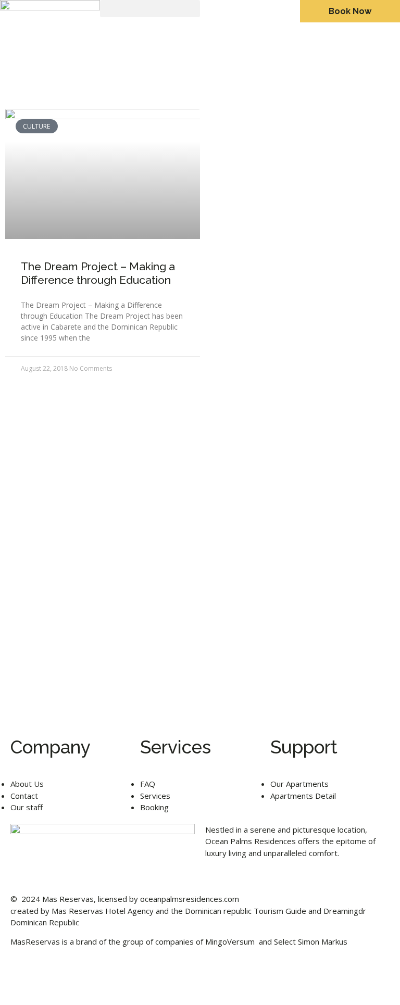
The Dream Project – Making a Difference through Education (98, 273)
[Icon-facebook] (23, 978)
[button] (150, 8)
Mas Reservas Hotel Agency (103, 911)
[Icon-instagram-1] (52, 978)
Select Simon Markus (310, 941)
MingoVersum (230, 941)
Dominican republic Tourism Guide (245, 911)
